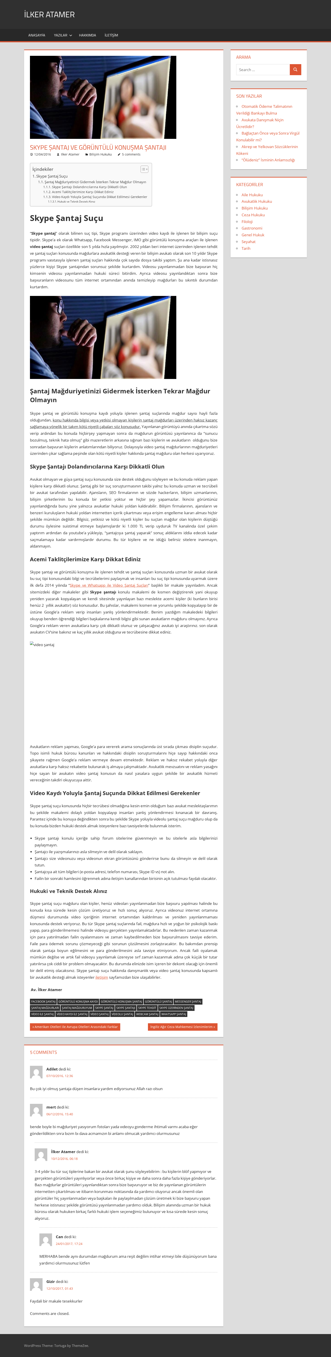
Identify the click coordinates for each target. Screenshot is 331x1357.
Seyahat (249, 241)
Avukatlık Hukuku (257, 201)
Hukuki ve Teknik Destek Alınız (76, 201)
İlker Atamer (49, 14)
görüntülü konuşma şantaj (121, 1001)
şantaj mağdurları (45, 1008)
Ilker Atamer (70, 154)
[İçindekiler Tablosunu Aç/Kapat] (142, 169)
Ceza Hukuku (253, 214)
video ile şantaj (42, 1014)
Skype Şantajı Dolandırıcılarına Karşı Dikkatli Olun (89, 187)
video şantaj (100, 1014)
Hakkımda (87, 35)
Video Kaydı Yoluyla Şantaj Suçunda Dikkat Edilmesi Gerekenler (99, 197)
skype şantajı (125, 1008)
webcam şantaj (147, 1014)
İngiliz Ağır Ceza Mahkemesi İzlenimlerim (181, 1027)
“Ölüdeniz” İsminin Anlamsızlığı (268, 159)
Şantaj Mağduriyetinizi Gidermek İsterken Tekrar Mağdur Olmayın (95, 182)
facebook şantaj (43, 1001)
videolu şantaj (122, 1014)
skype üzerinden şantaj (176, 1008)
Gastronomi (252, 228)
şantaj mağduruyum (77, 1008)
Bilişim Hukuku (100, 154)
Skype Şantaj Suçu (52, 176)
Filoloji (247, 221)
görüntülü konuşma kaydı (78, 1001)
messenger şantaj (188, 1001)
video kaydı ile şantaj (72, 1014)
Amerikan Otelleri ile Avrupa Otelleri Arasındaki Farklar (76, 1027)
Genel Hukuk (253, 234)
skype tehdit (147, 1008)
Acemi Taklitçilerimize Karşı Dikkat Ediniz (83, 192)
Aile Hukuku (252, 194)
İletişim (111, 35)
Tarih (246, 248)
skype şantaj (104, 1008)
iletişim (101, 977)
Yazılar (60, 35)
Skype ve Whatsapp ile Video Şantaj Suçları (109, 585)
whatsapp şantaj (173, 1014)
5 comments (131, 154)
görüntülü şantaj (158, 1001)
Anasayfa (36, 35)
